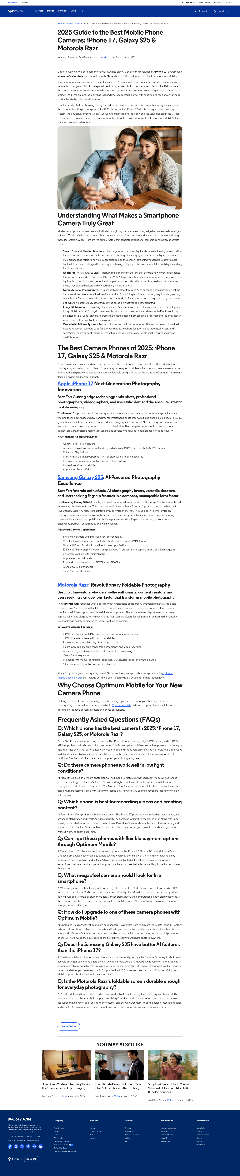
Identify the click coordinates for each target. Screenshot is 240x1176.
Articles (127, 1138)
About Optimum (59, 1128)
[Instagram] (16, 1146)
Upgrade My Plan (167, 1135)
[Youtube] (34, 1146)
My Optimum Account (168, 1128)
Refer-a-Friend (166, 1141)
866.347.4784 (19, 1119)
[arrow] (227, 11)
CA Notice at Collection (61, 1141)
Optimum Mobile (121, 705)
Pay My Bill (164, 1131)
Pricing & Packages (132, 1135)
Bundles (62, 11)
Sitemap (199, 1141)
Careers (56, 1131)
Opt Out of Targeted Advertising (65, 1151)
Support (128, 1128)
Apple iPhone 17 (75, 384)
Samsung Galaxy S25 (80, 477)
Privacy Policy (59, 1138)
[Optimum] (16, 11)
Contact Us (129, 1131)
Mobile (50, 11)
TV (81, 11)
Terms (56, 1135)
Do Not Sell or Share (60, 1148)
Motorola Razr (73, 585)
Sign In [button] (222, 11)
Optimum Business (203, 1135)
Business (25, 3)
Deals (73, 11)
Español (229, 3)
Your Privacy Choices (61, 1145)
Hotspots (199, 1138)
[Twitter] (22, 1146)
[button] (200, 11)
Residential (13, 3)
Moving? (164, 1138)
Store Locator (201, 1145)
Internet (39, 11)
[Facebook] (10, 1146)
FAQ (126, 1141)
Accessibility (201, 1128)
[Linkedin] (40, 1146)
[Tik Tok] (28, 1146)
